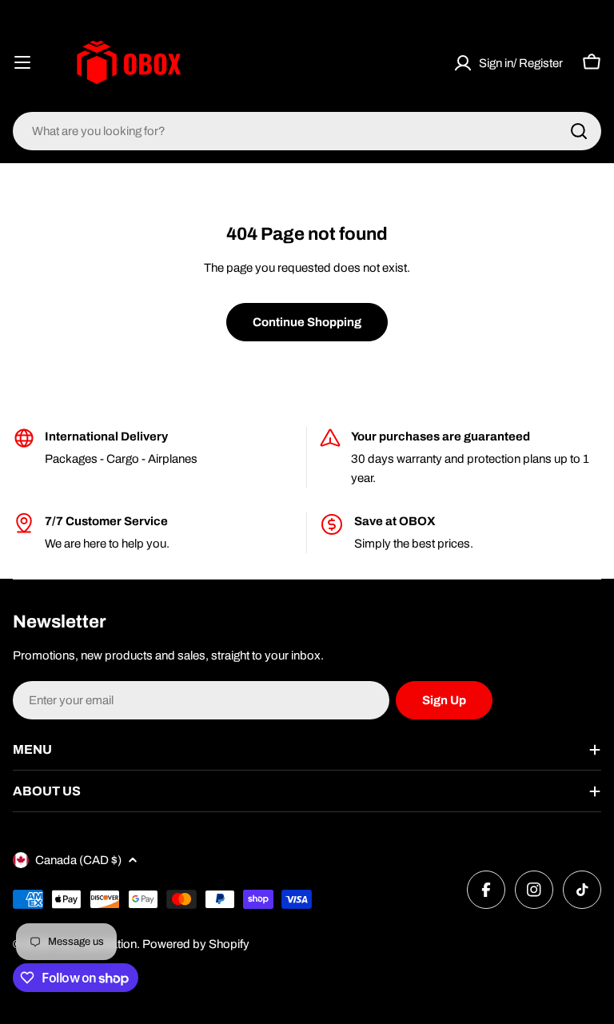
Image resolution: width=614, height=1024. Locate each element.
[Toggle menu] (22, 62)
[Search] (578, 131)
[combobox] (307, 131)
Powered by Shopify (195, 944)
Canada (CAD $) (78, 860)
